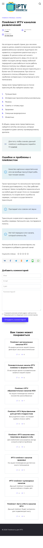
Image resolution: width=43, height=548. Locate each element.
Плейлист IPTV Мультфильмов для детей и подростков (21, 412)
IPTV (12, 69)
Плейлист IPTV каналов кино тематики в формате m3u (21, 436)
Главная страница (8, 17)
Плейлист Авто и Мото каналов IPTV (21, 505)
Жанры (18, 17)
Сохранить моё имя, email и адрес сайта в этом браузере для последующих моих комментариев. (21, 314)
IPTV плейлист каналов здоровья (21, 459)
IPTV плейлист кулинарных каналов (21, 482)
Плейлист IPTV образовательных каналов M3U (22, 389)
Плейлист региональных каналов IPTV (21, 343)
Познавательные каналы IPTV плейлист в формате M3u (21, 366)
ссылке (14, 147)
